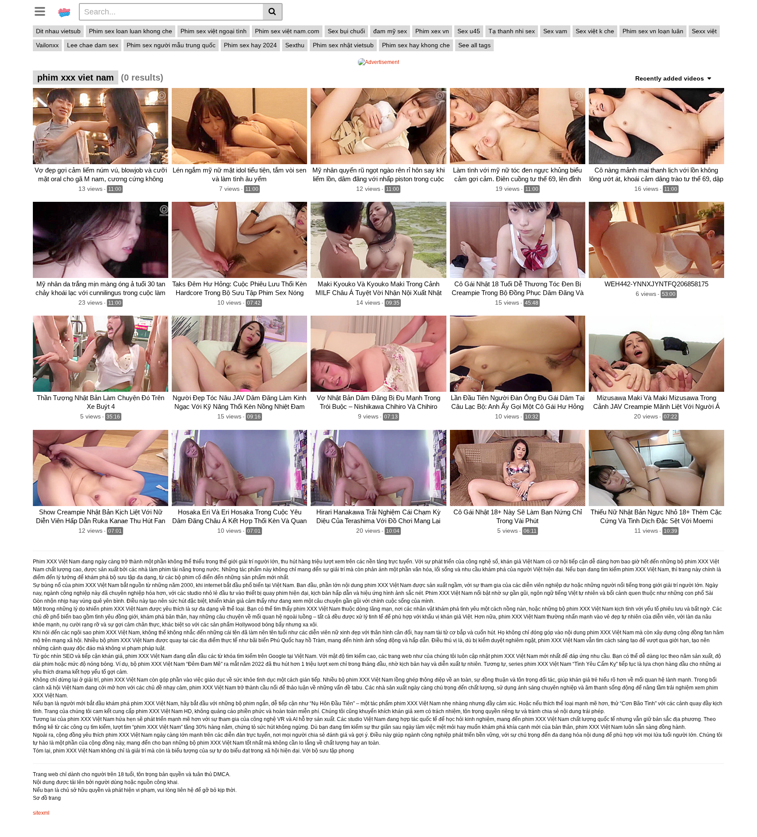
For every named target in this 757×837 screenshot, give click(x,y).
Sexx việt (704, 31)
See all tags (474, 45)
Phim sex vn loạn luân (653, 31)
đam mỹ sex (390, 31)
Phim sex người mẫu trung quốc (171, 45)
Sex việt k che (595, 31)
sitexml (41, 813)
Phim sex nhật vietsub (343, 45)
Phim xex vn (432, 31)
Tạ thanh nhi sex (511, 31)
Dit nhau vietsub (58, 31)
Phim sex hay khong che (416, 45)
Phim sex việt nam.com (287, 31)
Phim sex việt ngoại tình (213, 31)
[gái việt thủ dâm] (64, 11)
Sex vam (555, 31)
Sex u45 (468, 31)
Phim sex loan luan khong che (130, 31)
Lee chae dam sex (92, 45)
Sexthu (294, 45)
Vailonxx (47, 45)
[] (273, 12)
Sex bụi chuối (346, 31)
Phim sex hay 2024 (250, 45)
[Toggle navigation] (43, 10)
